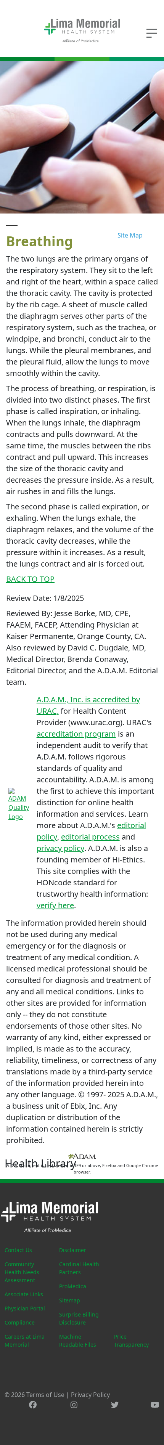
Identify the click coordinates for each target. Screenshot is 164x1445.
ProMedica (72, 1286)
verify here (55, 905)
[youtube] (155, 1405)
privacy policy (60, 848)
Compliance (20, 1322)
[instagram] (74, 1405)
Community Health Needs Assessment (22, 1272)
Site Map (130, 235)
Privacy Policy (90, 1394)
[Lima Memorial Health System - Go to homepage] (81, 30)
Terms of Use (45, 1394)
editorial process (90, 837)
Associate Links (24, 1294)
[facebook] (33, 1405)
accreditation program (76, 734)
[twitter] (115, 1405)
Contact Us (18, 1250)
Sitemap (69, 1300)
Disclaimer (72, 1250)
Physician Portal (25, 1308)
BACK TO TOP (30, 579)
